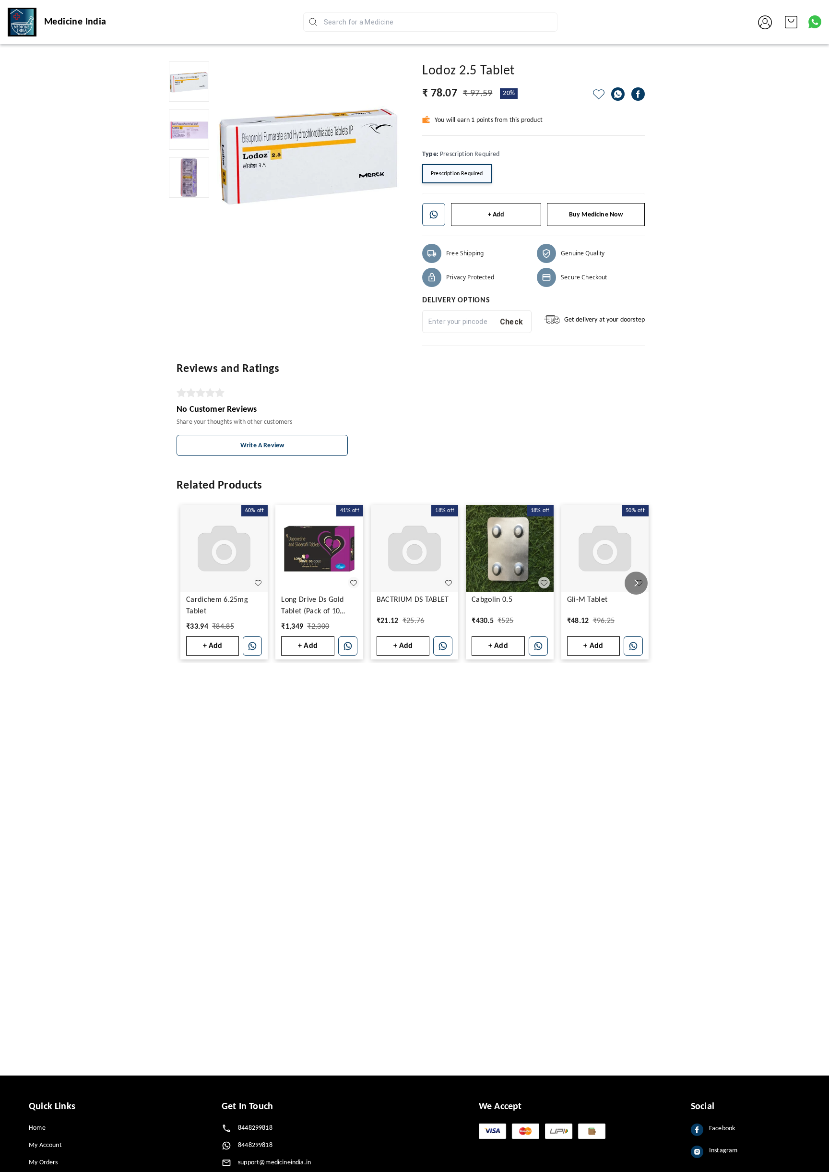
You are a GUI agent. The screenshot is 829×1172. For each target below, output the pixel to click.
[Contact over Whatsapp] (814, 21)
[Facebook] (638, 94)
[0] (791, 22)
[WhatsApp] (618, 94)
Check (511, 321)
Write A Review (262, 445)
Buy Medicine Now (596, 214)
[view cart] (791, 22)
